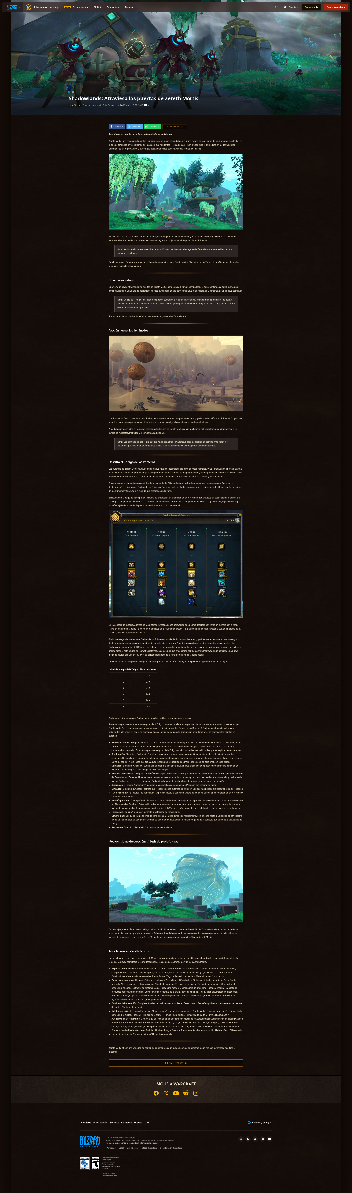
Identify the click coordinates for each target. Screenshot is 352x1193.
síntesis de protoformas (120, 937)
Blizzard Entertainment (86, 105)
